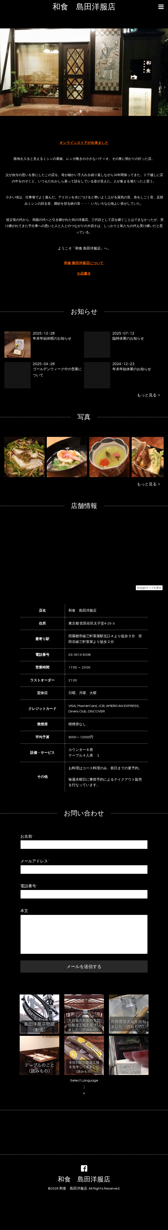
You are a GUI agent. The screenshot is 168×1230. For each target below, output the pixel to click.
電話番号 (29, 886)
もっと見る (147, 395)
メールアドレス (34, 861)
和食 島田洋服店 (84, 7)
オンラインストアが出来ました (84, 143)
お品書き (84, 273)
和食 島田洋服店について (83, 263)
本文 (24, 911)
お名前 (27, 836)
